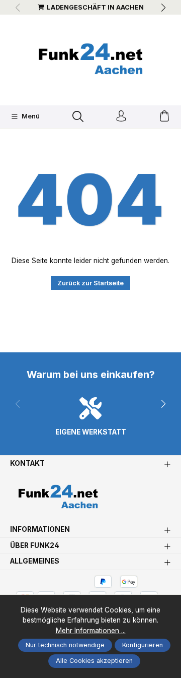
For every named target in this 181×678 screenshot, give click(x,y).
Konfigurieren (142, 645)
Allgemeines (34, 561)
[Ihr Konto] (121, 116)
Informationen (40, 529)
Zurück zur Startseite (90, 283)
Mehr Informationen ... (91, 631)
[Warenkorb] (164, 116)
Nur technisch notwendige (65, 645)
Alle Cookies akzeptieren (94, 660)
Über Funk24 (34, 545)
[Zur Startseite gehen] (90, 58)
